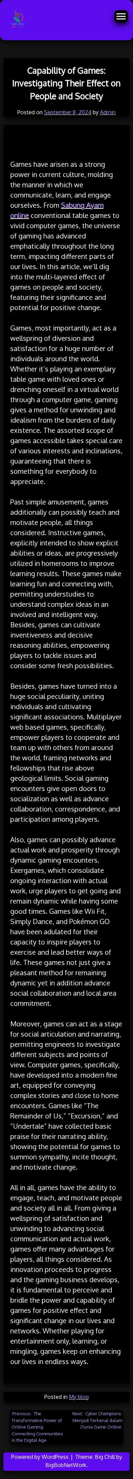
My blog (79, 1396)
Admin (108, 112)
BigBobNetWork (65, 1465)
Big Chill (105, 1456)
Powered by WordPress (40, 1456)
